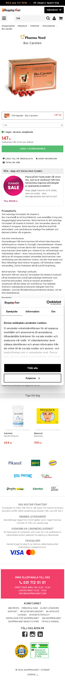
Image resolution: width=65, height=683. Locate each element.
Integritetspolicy (39, 615)
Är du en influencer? (32, 611)
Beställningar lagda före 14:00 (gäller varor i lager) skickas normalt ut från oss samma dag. (32, 520)
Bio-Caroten (7, 29)
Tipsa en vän (12, 162)
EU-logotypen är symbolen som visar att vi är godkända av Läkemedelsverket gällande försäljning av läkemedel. (32, 532)
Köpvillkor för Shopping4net (22, 618)
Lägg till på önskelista (19, 158)
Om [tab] (53, 311)
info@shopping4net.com (32, 593)
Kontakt (13, 611)
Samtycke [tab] (12, 311)
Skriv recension (47, 158)
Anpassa (31, 377)
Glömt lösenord (49, 608)
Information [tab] (32, 311)
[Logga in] (54, 18)
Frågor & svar (30, 608)
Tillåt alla (32, 368)
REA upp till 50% (16, 3)
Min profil (14, 608)
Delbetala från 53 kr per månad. (18, 142)
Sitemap (45, 670)
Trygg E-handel (50, 621)
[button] (60, 18)
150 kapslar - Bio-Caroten (36, 115)
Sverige (31, 674)
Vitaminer (34, 26)
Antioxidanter (48, 26)
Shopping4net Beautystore (23, 621)
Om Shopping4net (51, 618)
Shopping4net (8, 26)
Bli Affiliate (52, 611)
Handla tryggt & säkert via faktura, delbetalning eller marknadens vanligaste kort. (32, 544)
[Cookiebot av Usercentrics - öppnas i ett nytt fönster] (46, 302)
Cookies (22, 615)
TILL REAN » (11, 201)
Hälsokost (22, 26)
